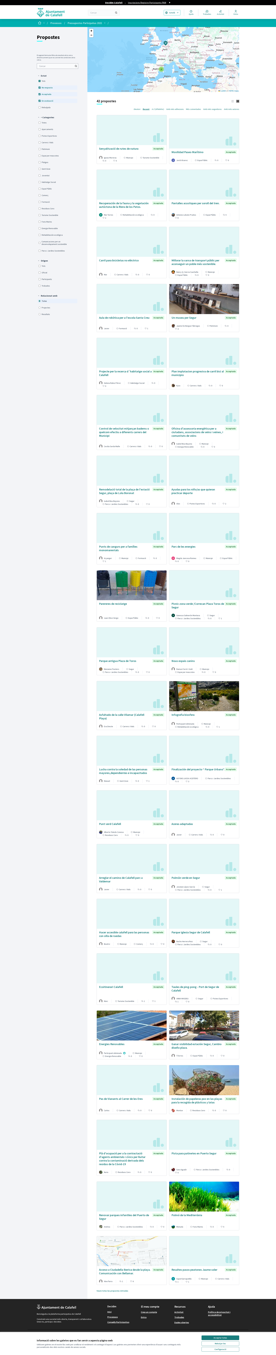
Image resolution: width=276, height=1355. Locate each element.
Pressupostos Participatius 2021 (85, 23)
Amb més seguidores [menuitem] (212, 109)
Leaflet (223, 90)
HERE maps (233, 90)
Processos (56, 23)
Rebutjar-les (220, 1343)
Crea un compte (149, 1312)
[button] (42, 75)
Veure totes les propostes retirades (112, 1291)
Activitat (178, 1312)
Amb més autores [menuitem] (231, 109)
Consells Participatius (118, 1322)
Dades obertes (181, 1322)
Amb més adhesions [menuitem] (175, 109)
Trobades (179, 1317)
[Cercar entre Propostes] (76, 66)
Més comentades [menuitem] (193, 109)
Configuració (220, 1349)
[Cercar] (116, 12)
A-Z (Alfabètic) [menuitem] (158, 109)
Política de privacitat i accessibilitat (219, 1313)
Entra (143, 1317)
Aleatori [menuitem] (137, 109)
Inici (109, 1311)
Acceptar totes (220, 1337)
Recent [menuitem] (146, 109)
